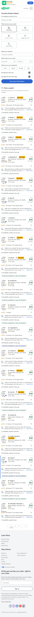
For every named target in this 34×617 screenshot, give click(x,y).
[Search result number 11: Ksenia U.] (17, 314)
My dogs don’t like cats (7, 72)
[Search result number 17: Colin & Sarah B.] (17, 445)
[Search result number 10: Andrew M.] (17, 290)
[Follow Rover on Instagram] (13, 606)
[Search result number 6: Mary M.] (17, 205)
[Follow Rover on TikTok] (23, 606)
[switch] (30, 72)
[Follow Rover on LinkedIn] (17, 606)
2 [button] (15, 526)
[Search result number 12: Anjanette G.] (17, 337)
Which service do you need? (8, 24)
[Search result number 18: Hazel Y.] (17, 467)
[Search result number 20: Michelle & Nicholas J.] (17, 511)
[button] (30, 2)
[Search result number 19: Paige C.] (17, 489)
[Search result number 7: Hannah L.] (17, 225)
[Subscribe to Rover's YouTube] (20, 606)
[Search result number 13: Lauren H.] (17, 358)
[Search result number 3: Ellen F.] (17, 145)
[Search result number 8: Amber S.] (17, 245)
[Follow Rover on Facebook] (10, 606)
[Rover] (5, 8)
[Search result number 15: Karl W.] (17, 401)
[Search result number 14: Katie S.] (17, 378)
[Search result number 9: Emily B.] (17, 266)
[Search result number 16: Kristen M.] (17, 423)
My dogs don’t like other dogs (9, 76)
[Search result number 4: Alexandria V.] (17, 165)
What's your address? (6, 51)
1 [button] (11, 526)
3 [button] (18, 526)
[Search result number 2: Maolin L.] (17, 125)
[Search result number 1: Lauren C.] (17, 105)
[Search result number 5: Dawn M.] (17, 186)
